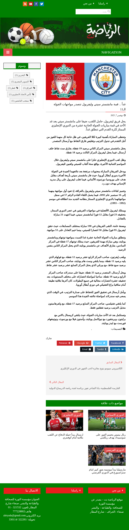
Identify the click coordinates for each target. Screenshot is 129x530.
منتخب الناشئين (20, 101)
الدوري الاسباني (115, 414)
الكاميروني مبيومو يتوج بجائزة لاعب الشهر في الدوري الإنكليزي (91, 368)
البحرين (20, 75)
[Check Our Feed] (25, 3)
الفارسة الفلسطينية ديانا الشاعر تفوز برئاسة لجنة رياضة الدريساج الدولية (84, 388)
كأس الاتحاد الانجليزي (20, 94)
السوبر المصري (20, 81)
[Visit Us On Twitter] (41, 3)
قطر (11, 88)
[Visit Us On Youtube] (30, 3)
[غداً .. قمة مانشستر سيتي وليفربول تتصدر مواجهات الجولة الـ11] (86, 81)
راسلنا (101, 3)
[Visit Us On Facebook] (36, 3)
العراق (27, 88)
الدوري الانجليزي (101, 329)
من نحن (87, 3)
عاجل (87, 329)
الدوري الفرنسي (115, 450)
